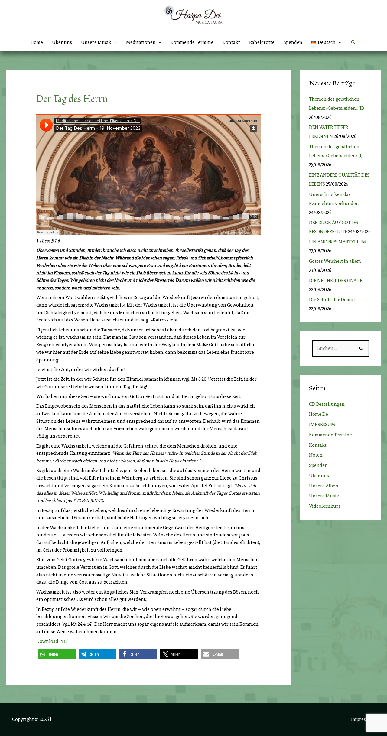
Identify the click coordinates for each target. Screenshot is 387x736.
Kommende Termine (192, 42)
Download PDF (52, 641)
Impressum (363, 719)
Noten (316, 455)
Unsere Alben (323, 486)
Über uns (62, 42)
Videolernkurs (324, 506)
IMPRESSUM (322, 424)
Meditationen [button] (141, 42)
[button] (326, 42)
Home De (318, 414)
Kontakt (231, 42)
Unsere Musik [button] (96, 42)
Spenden (293, 42)
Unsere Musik (324, 496)
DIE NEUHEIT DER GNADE (335, 280)
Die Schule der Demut (332, 299)
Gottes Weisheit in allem (335, 261)
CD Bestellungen (327, 404)
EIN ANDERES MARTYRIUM (337, 242)
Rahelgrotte (262, 42)
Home (37, 42)
